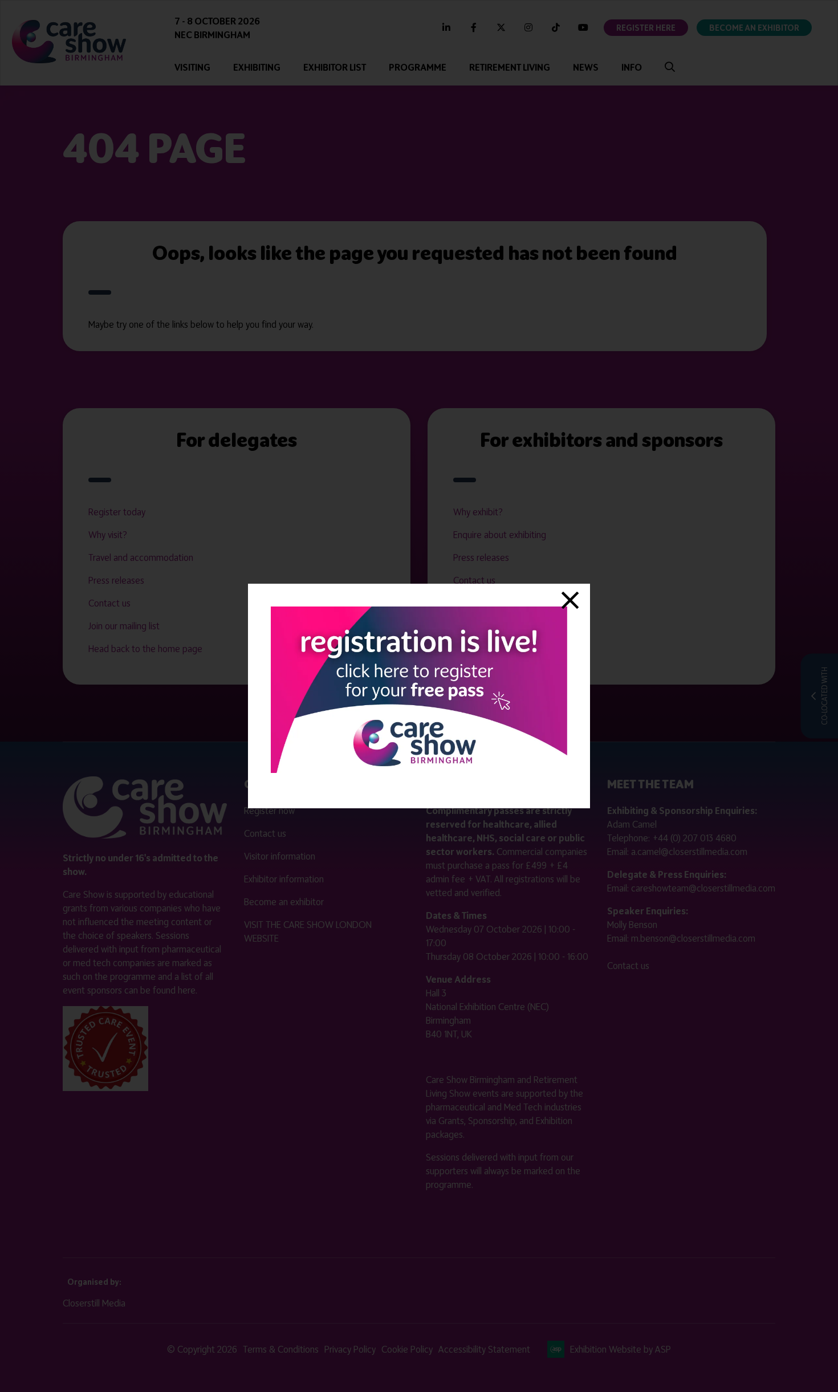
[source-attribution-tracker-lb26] (419, 769)
